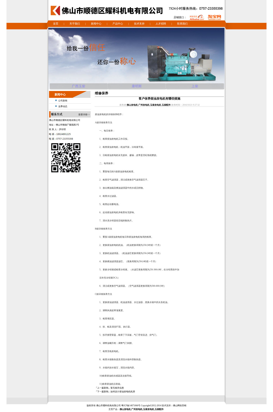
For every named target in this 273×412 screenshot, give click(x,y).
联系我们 (182, 23)
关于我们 (74, 23)
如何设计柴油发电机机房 (122, 391)
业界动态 (62, 106)
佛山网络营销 (179, 405)
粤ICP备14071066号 (130, 405)
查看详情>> (84, 114)
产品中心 (118, 23)
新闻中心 (96, 23)
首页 (55, 23)
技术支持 (139, 23)
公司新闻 (62, 100)
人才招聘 (161, 23)
